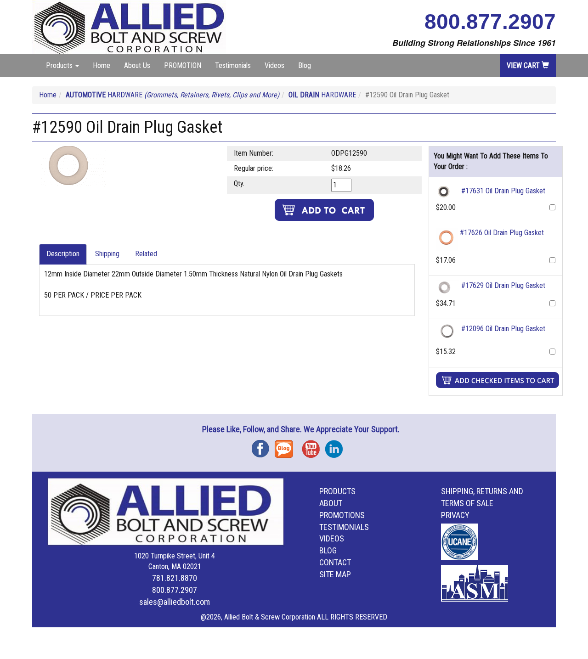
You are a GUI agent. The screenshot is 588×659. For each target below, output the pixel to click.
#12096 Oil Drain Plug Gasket (503, 328)
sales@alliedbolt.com (174, 602)
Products (337, 491)
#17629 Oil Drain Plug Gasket (503, 285)
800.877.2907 (490, 22)
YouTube (314, 446)
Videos (274, 65)
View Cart (524, 65)
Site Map (335, 574)
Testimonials (233, 65)
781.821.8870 (174, 578)
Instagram (337, 446)
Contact (335, 562)
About (330, 503)
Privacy (455, 515)
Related (146, 253)
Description (62, 253)
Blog (304, 65)
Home (101, 65)
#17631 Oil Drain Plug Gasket (503, 190)
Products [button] (60, 65)
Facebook (263, 446)
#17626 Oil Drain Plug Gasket (502, 232)
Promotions (342, 515)
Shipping (107, 253)
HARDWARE (172, 94)
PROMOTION (182, 65)
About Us (137, 65)
